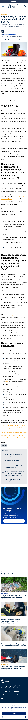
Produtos (16, 691)
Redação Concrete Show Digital (10, 34)
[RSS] (18, 686)
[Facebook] (6, 686)
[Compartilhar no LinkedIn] (8, 39)
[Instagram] (2, 686)
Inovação (3, 698)
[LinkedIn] (10, 686)
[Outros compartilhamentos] (19, 39)
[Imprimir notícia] (5, 39)
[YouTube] (14, 686)
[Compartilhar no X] (11, 39)
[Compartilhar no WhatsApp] (14, 39)
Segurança (4, 445)
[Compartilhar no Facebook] (16, 39)
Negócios (16, 695)
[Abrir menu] (3, 6)
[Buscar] (25, 6)
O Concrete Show (5, 691)
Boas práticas (4, 14)
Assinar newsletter (14, 521)
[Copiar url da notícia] (2, 39)
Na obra (3, 695)
